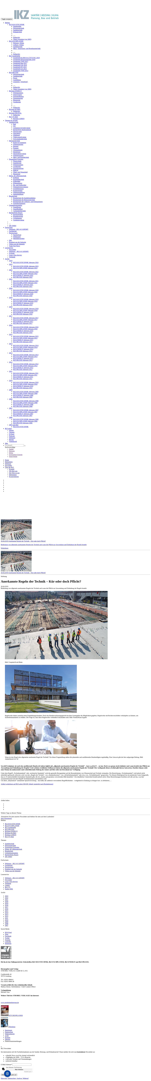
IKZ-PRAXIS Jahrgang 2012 (22, 369)
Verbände (12, 257)
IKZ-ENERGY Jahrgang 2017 (23, 321)
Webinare (12, 438)
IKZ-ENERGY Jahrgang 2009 (23, 395)
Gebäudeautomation (15, 205)
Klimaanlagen (17, 183)
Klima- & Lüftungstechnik (17, 176)
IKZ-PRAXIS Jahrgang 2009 (22, 397)
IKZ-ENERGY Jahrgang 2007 (23, 414)
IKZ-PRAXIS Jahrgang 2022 (22, 277)
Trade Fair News (14, 246)
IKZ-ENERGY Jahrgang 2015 (23, 340)
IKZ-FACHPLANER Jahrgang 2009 (25, 393)
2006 (10, 417)
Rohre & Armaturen (19, 142)
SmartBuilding (18, 209)
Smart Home (13, 456)
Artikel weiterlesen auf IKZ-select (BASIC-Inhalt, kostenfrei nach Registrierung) (27, 784)
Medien (7, 23)
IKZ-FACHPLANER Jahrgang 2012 (25, 366)
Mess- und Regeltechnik (21, 157)
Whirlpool (16, 135)
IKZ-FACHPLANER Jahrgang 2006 (25, 421)
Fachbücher (13, 231)
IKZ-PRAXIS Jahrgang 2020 (22, 296)
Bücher (11, 439)
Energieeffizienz (18, 96)
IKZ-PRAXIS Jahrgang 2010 (22, 388)
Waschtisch (16, 133)
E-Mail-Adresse (6, 1064)
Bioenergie (16, 100)
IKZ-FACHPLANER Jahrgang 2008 (25, 403)
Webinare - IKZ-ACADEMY (18, 229)
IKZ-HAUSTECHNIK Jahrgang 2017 (25, 318)
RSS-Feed (8, 932)
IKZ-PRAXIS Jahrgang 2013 (22, 360)
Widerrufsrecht (9, 1034)
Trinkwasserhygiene (19, 137)
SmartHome (17, 207)
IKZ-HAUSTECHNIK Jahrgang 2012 (25, 364)
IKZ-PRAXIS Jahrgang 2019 (22, 305)
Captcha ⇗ (28, 1071)
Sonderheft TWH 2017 (20, 61)
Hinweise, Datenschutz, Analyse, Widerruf (14, 1078)
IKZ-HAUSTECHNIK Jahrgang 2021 (25, 281)
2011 (10, 371)
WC (14, 126)
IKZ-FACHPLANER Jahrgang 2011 (25, 375)
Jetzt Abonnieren (6, 818)
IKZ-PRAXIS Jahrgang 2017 (22, 323)
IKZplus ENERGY (15, 91)
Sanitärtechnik (17, 30)
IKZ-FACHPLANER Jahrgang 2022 (25, 273)
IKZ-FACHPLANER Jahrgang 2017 (25, 320)
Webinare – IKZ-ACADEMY (19, 251)
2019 (10, 297)
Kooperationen (14, 476)
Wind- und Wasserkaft (20, 172)
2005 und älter (13, 425)
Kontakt (11, 469)
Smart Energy (17, 95)
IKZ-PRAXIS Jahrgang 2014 (22, 351)
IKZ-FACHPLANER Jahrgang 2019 (25, 301)
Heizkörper (16, 152)
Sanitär (11, 449)
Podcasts (12, 436)
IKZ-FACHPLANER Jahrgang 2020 (25, 292)
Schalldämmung (18, 189)
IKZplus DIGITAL (15, 113)
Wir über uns (13, 471)
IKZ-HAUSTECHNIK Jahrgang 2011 (25, 373)
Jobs (6, 443)
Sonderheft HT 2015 (20, 67)
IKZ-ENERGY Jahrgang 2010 (23, 386)
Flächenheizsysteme (19, 154)
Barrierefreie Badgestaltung (22, 130)
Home (7, 460)
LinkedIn (8, 942)
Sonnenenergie (18, 98)
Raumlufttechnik (18, 179)
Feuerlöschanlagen (19, 203)
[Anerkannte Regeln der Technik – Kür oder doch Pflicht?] (75, 529)
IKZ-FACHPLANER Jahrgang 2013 (25, 356)
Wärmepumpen (18, 93)
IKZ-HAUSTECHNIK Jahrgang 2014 (25, 345)
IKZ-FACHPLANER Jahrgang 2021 (25, 283)
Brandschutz (13, 196)
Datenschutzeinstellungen (13, 1041)
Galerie (7, 885)
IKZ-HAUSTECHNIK (16, 24)
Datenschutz (9, 1032)
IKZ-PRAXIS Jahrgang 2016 (22, 332)
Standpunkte (17, 26)
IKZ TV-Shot (13, 117)
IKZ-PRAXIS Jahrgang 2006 (22, 423)
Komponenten (17, 190)
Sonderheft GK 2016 (20, 65)
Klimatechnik (17, 32)
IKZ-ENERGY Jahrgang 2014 (23, 349)
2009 (10, 390)
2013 (10, 353)
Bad (14, 124)
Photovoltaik (17, 161)
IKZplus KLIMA (14, 109)
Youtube (7, 940)
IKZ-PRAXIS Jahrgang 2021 (22, 286)
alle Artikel (12, 225)
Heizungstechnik (18, 28)
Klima (11, 453)
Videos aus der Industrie (17, 244)
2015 (10, 334)
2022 (10, 270)
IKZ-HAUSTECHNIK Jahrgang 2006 (25, 419)
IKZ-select (8, 428)
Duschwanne (17, 131)
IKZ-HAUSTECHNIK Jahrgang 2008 (25, 401)
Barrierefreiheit (18, 214)
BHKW (15, 170)
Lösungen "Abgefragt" (20, 82)
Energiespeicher (18, 168)
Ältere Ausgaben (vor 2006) (22, 89)
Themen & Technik (11, 120)
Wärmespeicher (18, 144)
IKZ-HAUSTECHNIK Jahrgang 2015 (25, 336)
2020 (10, 288)
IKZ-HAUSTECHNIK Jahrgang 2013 (25, 355)
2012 (10, 362)
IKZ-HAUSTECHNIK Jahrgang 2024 (25, 262)
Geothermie (17, 102)
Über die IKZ (9, 467)
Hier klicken (19, 1069)
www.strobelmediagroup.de (10, 1002)
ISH (10, 240)
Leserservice (9, 248)
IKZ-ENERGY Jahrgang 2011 (23, 377)
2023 (10, 264)
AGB (7, 1036)
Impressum (8, 1030)
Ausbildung (17, 80)
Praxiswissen (13, 233)
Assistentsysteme (18, 220)
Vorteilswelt (13, 441)
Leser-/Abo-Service (15, 255)
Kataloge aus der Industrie (17, 242)
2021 (10, 279)
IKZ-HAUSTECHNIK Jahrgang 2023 (25, 266)
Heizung (12, 451)
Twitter (7, 938)
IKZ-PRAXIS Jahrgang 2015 (22, 342)
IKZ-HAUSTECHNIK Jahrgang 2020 (25, 290)
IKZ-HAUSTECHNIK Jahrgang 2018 (25, 309)
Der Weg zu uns (14, 473)
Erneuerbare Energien (16, 159)
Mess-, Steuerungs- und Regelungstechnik (26, 48)
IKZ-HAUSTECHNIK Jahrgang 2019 (25, 299)
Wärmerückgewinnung (20, 187)
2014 (10, 344)
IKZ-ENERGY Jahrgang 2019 (23, 303)
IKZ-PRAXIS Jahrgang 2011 (22, 379)
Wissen (11, 430)
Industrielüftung (18, 194)
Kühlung (16, 178)
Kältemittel (16, 181)
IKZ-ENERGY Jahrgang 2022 (23, 275)
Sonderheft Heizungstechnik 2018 (24, 59)
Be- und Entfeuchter (19, 185)
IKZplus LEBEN (18, 118)
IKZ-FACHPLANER (16, 41)
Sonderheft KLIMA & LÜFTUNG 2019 (26, 58)
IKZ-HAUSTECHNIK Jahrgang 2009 (25, 392)
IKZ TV (7, 887)
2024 (10, 261)
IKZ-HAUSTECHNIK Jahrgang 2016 (25, 327)
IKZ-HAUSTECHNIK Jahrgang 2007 (25, 410)
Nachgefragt (17, 235)
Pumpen (15, 148)
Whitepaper (17, 237)
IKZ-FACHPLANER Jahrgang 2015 (25, 338)
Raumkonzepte (18, 216)
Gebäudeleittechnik (19, 211)
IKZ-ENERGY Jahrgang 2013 (23, 358)
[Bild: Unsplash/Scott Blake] (56, 659)
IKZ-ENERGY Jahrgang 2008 (23, 404)
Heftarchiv (16, 37)
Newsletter (12, 249)
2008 (10, 399)
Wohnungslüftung (19, 192)
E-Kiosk (11, 253)
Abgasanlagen (17, 150)
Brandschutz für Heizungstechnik (24, 200)
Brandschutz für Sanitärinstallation (24, 198)
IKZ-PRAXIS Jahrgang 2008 (22, 406)
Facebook (8, 936)
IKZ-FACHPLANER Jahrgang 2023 (25, 268)
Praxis (15, 78)
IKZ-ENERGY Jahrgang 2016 (23, 331)
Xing (6, 934)
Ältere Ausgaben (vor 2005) (22, 39)
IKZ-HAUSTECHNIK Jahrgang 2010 (25, 382)
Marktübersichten (18, 238)
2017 (10, 316)
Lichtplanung (17, 218)
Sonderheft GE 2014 (20, 69)
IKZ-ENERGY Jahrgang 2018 (23, 312)
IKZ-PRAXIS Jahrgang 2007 (22, 415)
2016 (10, 325)
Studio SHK (9, 889)
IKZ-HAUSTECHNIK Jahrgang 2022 (25, 272)
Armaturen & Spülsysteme (21, 128)
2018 (10, 307)
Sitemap (7, 1039)
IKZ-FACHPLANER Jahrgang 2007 (25, 412)
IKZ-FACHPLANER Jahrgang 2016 (25, 329)
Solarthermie (17, 163)
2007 (10, 408)
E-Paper (11, 434)
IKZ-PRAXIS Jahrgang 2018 (22, 314)
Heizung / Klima (18, 43)
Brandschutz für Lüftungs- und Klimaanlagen (28, 202)
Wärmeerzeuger (18, 155)
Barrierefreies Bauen (15, 213)
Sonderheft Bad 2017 (20, 63)
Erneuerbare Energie (15, 455)
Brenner (15, 146)
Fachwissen (9, 227)
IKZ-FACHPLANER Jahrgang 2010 (25, 384)
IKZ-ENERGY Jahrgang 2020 (23, 294)
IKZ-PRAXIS (13, 72)
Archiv (7, 259)
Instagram (8, 943)
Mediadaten (9, 462)
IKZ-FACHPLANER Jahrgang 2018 (25, 310)
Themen (11, 432)
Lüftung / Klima (18, 45)
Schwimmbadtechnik (20, 139)
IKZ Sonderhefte (14, 56)
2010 (10, 380)
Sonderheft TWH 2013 (20, 71)
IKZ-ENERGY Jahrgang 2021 (23, 285)
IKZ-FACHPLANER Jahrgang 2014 (25, 347)
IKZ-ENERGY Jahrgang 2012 (23, 368)
